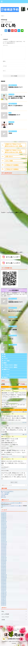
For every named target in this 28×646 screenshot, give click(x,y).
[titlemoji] (19, 30)
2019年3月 (3, 605)
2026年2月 (3, 518)
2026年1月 (3, 520)
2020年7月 (3, 582)
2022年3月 (3, 553)
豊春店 (5, 362)
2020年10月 (4, 577)
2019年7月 (3, 599)
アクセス (5, 358)
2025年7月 (3, 524)
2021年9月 (3, 561)
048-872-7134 (14, 639)
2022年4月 (3, 551)
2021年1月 (3, 573)
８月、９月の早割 (13, 320)
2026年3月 (3, 517)
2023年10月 (4, 527)
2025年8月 (3, 523)
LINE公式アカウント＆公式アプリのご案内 (11, 502)
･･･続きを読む (23, 399)
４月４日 (10, 338)
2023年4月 (3, 536)
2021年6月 (3, 566)
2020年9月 (3, 579)
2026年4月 (3, 515)
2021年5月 (3, 567)
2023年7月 (3, 531)
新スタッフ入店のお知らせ (15, 105)
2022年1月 (3, 556)
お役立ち (5, 377)
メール (5, 66)
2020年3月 (3, 587)
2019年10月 (4, 595)
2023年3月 (3, 537)
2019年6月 (3, 600)
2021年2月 (3, 572)
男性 (22, 409)
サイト (4, 70)
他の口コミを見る (14, 482)
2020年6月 (3, 583)
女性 (14, 409)
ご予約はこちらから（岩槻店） (10, 365)
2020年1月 (3, 590)
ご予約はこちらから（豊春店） (10, 367)
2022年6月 (3, 549)
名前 (4, 61)
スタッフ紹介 (6, 360)
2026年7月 (3, 514)
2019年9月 (3, 596)
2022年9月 (3, 546)
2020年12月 (4, 574)
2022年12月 (4, 541)
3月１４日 (11, 348)
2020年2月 (3, 589)
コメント (5, 45)
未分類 (3, 619)
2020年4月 (3, 586)
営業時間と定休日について (15, 87)
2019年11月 (3, 593)
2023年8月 (3, 530)
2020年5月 (3, 584)
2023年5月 (3, 534)
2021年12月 (4, 557)
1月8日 (10, 133)
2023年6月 (3, 533)
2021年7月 (3, 564)
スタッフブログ (6, 371)
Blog (3, 611)
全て (6, 409)
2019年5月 (3, 602)
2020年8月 (3, 580)
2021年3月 (3, 570)
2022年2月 (3, 554)
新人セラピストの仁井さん (15, 311)
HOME (4, 354)
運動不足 (10, 124)
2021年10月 (4, 560)
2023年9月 (3, 528)
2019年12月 (4, 592)
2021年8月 (3, 563)
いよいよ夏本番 (12, 329)
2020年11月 (4, 576)
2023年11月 (4, 526)
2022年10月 (4, 544)
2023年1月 (3, 540)
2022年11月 (4, 543)
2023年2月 (3, 538)
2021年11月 (3, 559)
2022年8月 (3, 547)
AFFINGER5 (14, 643)
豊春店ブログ (6, 369)
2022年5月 (3, 550)
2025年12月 (4, 521)
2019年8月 (3, 597)
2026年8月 (3, 513)
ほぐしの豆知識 (6, 374)
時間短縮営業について (14, 114)
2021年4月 (3, 569)
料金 (4, 356)
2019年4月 (3, 603)
